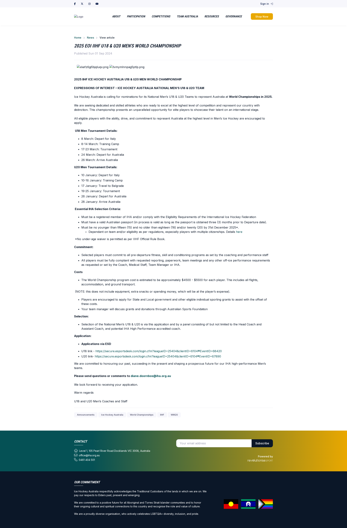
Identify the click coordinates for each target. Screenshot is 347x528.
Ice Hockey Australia (112, 414)
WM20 (174, 414)
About (116, 16)
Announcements (86, 414)
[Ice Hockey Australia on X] (82, 4)
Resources (211, 16)
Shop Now (261, 16)
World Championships (141, 414)
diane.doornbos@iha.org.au (151, 376)
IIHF (162, 414)
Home (77, 37)
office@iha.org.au (89, 455)
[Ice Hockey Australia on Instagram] (89, 4)
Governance (233, 16)
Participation (136, 16)
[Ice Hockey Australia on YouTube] (97, 4)
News (90, 37)
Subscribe (262, 443)
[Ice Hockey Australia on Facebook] (75, 4)
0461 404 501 (87, 459)
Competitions (161, 16)
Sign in (265, 3)
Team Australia (187, 16)
